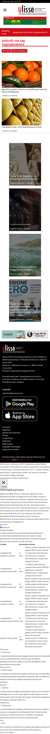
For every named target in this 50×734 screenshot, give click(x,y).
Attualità (6, 51)
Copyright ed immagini (11, 446)
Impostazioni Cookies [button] (8, 478)
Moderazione (7, 444)
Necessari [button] (4, 524)
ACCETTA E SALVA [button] (7, 732)
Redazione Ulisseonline (17, 183)
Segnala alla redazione (11, 432)
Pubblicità (6, 441)
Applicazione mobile (10, 449)
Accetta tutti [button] (23, 478)
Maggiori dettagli (17, 475)
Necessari (6, 527)
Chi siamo (6, 427)
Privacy (5, 435)
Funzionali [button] (4, 649)
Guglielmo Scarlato (16, 229)
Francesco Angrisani (16, 274)
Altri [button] (2, 720)
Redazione (6, 430)
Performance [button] (5, 667)
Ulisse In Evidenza (19, 51)
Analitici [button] (3, 685)
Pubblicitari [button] (4, 702)
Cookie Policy (7, 438)
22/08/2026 (29, 183)
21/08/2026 (29, 319)
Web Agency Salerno (25, 460)
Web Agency (7, 460)
